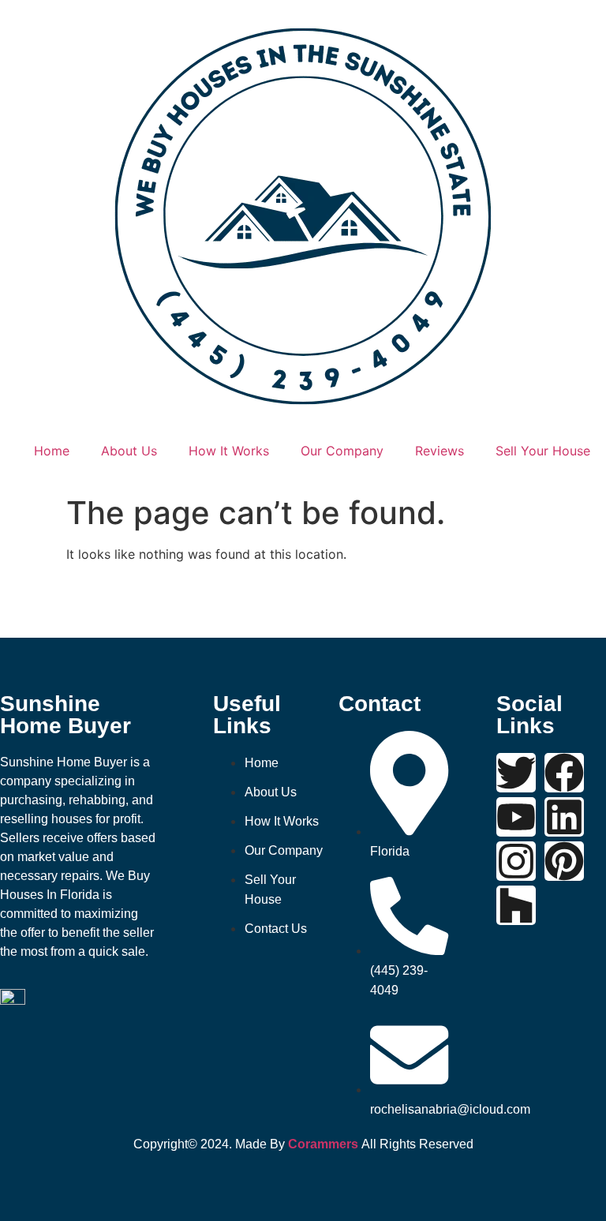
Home (51, 451)
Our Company (342, 451)
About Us (129, 451)
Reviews (439, 451)
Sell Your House (543, 451)
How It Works (229, 451)
